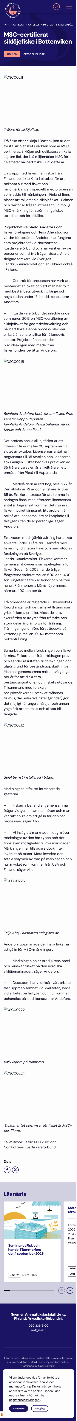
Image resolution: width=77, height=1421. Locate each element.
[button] (56, 6)
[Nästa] (70, 1290)
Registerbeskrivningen (24, 1400)
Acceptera (18, 1408)
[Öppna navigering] (68, 6)
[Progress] (7, 1290)
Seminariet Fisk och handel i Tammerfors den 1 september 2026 (26, 1249)
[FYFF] (13, 10)
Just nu (12, 54)
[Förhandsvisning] (61, 1290)
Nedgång (40, 1408)
